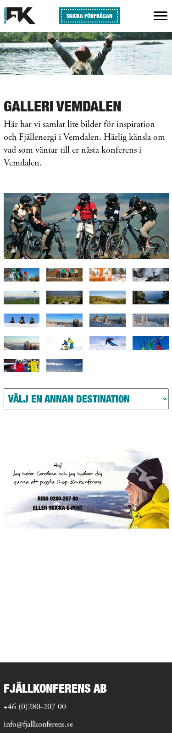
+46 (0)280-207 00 (35, 707)
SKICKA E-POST (66, 507)
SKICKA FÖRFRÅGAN (89, 15)
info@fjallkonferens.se (38, 725)
